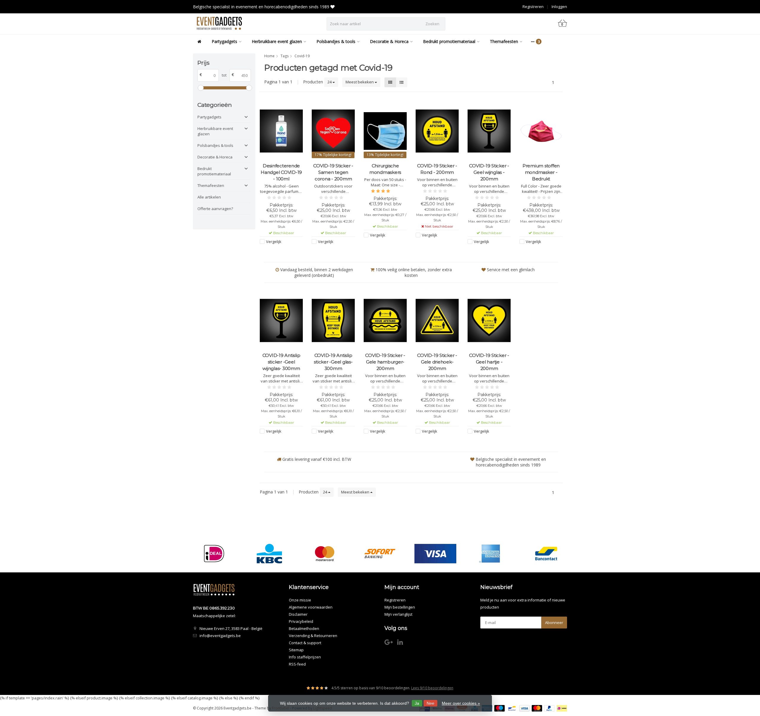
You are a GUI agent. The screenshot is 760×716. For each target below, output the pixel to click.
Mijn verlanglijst (398, 614)
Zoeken (432, 23)
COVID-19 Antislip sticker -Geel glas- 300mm (333, 362)
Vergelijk (273, 241)
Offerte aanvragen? (215, 208)
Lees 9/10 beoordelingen (432, 687)
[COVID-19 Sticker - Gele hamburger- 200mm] (385, 320)
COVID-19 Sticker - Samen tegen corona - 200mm (333, 172)
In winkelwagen (278, 252)
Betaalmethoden (304, 628)
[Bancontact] (546, 554)
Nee (430, 703)
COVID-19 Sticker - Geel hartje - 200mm (489, 362)
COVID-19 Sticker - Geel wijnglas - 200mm (489, 172)
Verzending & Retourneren (313, 635)
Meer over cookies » (461, 703)
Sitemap (296, 650)
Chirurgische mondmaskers (385, 169)
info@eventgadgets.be (220, 635)
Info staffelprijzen (305, 657)
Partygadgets (224, 41)
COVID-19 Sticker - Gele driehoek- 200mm (437, 362)
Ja (417, 703)
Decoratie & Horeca (389, 41)
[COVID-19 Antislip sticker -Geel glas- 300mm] (333, 320)
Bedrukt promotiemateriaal (449, 41)
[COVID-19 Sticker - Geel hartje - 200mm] (489, 320)
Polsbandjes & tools (335, 41)
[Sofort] (380, 554)
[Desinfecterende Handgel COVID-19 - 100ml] (281, 131)
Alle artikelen (209, 197)
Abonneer (554, 622)
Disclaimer (298, 614)
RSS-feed (297, 664)
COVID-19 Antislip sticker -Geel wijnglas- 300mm (281, 362)
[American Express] (491, 554)
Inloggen (559, 6)
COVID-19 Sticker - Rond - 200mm (437, 169)
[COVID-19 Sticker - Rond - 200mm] (437, 131)
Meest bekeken (360, 82)
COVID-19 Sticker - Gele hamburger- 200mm (385, 362)
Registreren (533, 6)
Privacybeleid (301, 621)
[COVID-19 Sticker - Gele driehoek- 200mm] (437, 320)
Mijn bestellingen (399, 607)
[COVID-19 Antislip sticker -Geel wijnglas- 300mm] (281, 320)
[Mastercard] (325, 554)
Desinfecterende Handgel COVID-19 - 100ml (281, 172)
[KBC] (269, 554)
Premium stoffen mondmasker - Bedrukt (541, 172)
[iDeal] (214, 554)
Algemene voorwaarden (310, 607)
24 (329, 82)
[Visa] (435, 554)
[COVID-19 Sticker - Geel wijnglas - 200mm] (489, 131)
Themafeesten (504, 41)
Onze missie (300, 600)
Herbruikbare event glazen (277, 41)
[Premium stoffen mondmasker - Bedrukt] (541, 131)
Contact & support (305, 642)
